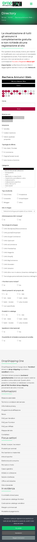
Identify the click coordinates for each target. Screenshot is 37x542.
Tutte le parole (7, 117)
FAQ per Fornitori (8, 422)
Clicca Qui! (30, 61)
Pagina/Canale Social (11, 156)
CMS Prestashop (10, 248)
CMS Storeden (9, 264)
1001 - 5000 (23, 298)
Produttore (23, 194)
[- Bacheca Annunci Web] (18, 169)
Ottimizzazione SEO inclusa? (12, 216)
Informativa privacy (8, 406)
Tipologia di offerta (8, 144)
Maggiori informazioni (18, 538)
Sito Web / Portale (10, 148)
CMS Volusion (9, 268)
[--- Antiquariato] (18, 173)
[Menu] (28, 4)
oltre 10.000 (23, 302)
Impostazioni (18, 533)
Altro (20, 202)
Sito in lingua (6, 208)
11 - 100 (21, 294)
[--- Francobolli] (18, 186)
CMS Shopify (8, 256)
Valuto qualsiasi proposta (9, 138)
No (20, 220)
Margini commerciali (9, 507)
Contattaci (5, 434)
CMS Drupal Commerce (12, 237)
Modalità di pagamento (10, 511)
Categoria (5, 165)
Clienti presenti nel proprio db (13, 290)
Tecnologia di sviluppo (10, 225)
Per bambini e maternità (10, 453)
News (3, 414)
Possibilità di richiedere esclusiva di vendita (17, 337)
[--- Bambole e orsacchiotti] (18, 176)
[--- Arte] (18, 174)
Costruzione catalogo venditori (12, 503)
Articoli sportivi (6, 457)
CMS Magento (9, 252)
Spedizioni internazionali (11, 328)
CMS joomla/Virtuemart (12, 233)
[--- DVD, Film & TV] (18, 184)
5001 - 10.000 (8, 302)
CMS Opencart (9, 240)
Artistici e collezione (8, 473)
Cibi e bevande (7, 485)
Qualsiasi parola (18, 117)
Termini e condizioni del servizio (13, 402)
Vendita (6, 129)
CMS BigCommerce (11, 260)
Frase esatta (7, 120)
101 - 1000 (7, 298)
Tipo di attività (7, 191)
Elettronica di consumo (10, 461)
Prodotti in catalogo (9, 311)
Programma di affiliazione (11, 410)
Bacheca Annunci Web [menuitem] (18, 81)
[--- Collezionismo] (18, 180)
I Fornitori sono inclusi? (10, 281)
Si (4, 220)
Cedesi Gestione (10, 133)
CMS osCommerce (10, 244)
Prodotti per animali (8, 448)
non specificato (9, 306)
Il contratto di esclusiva (9, 495)
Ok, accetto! (18, 528)
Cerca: (4, 101)
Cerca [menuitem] (18, 85)
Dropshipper (23, 198)
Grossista (7, 198)
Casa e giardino (7, 469)
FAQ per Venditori (8, 418)
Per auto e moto (7, 465)
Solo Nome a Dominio (11, 160)
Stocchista (7, 194)
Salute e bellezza (7, 477)
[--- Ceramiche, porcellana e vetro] (18, 178)
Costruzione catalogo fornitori (12, 499)
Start (18, 109)
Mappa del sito (7, 430)
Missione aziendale (8, 398)
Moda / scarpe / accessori (10, 444)
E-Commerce (8, 152)
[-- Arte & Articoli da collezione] (18, 171)
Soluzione (5, 125)
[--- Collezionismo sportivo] (18, 182)
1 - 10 (5, 294)
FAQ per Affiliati (7, 426)
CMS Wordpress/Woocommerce (15, 229)
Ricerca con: (6, 114)
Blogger (6, 202)
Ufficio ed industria (8, 481)
